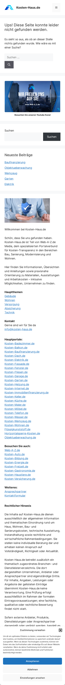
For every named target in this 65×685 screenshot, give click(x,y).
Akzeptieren (32, 661)
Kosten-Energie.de (16, 462)
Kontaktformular (15, 495)
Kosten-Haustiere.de (18, 474)
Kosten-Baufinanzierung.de (22, 351)
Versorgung (12, 304)
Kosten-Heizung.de (17, 384)
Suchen (9, 130)
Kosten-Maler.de (15, 404)
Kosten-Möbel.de (15, 408)
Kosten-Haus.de (28, 7)
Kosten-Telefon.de (16, 413)
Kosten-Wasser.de (16, 417)
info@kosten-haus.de (18, 329)
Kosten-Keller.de (15, 396)
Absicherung (13, 308)
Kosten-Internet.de (17, 388)
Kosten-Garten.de (16, 380)
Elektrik (9, 184)
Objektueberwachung (18, 167)
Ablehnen (32, 669)
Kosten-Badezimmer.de (19, 343)
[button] (60, 630)
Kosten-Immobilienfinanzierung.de (27, 392)
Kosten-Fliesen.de (16, 372)
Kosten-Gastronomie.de (20, 470)
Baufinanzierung (15, 162)
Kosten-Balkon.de (16, 347)
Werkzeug (11, 173)
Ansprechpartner (15, 491)
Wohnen (10, 300)
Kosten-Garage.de (16, 376)
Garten (9, 178)
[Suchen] (9, 64)
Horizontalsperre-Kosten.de (22, 433)
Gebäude (10, 296)
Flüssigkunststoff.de (17, 429)
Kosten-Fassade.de (17, 364)
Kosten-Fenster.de (16, 368)
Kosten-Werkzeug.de (18, 421)
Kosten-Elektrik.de (16, 359)
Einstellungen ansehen (32, 677)
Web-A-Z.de (12, 450)
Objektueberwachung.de (20, 437)
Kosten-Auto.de (15, 454)
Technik (10, 312)
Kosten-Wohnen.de (17, 425)
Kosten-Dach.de (15, 355)
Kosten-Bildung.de (16, 458)
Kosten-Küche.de (15, 400)
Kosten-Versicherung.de (20, 478)
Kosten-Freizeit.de (16, 466)
